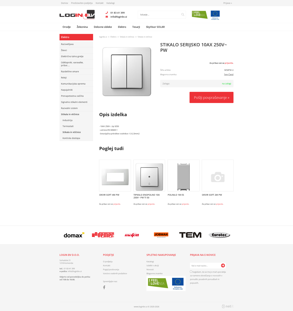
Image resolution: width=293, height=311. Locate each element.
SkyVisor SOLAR (155, 27)
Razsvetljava (67, 44)
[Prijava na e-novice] (223, 266)
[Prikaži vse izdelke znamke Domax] (74, 235)
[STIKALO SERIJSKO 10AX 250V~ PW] (126, 71)
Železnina (82, 27)
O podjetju (108, 261)
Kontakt (99, 3)
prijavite (229, 63)
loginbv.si (103, 36)
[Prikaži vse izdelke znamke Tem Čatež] (190, 235)
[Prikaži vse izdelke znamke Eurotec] (219, 235)
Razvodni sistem (69, 108)
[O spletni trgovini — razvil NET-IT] (227, 306)
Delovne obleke (103, 27)
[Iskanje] (183, 14)
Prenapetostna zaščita (72, 95)
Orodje (67, 27)
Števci (64, 50)
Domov (64, 3)
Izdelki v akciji (152, 265)
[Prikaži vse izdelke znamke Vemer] (103, 235)
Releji (64, 77)
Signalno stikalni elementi (74, 102)
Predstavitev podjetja (82, 3)
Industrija (67, 120)
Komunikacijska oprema (73, 83)
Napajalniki (67, 89)
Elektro (122, 27)
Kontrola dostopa (71, 138)
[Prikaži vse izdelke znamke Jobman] (161, 235)
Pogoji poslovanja (111, 269)
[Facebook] (105, 288)
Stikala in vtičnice (70, 114)
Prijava (227, 3)
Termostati (68, 126)
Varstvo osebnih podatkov (115, 273)
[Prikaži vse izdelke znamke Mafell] (132, 235)
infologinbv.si (118, 16)
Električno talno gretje (72, 56)
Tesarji (136, 27)
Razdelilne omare (70, 71)
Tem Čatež (228, 74)
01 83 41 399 (117, 12)
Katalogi (111, 3)
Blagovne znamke (154, 273)
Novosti (150, 269)
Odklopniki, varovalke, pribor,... (72, 64)
